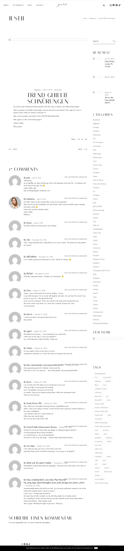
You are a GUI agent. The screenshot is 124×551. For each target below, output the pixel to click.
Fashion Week (99, 404)
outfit (96, 460)
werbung (96, 319)
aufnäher (108, 381)
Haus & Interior (98, 180)
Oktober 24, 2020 (50, 403)
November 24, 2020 (33, 486)
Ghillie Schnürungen (101, 423)
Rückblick (96, 263)
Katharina (30, 199)
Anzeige (96, 127)
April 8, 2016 (41, 199)
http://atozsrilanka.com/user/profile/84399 (45, 365)
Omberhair (98, 457)
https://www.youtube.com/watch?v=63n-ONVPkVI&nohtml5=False (36, 116)
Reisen (95, 244)
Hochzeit (96, 188)
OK (96, 548)
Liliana (29, 348)
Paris (104, 460)
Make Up (96, 225)
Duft (94, 150)
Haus (96, 430)
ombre (109, 457)
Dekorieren (97, 135)
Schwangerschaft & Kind (101, 270)
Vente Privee (108, 472)
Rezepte (96, 255)
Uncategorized (98, 312)
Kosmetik (96, 214)
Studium (95, 289)
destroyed (98, 396)
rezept (104, 464)
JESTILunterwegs (98, 210)
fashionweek (97, 157)
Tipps (95, 297)
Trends (95, 301)
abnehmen (96, 120)
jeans (105, 434)
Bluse (96, 385)
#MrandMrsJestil (100, 374)
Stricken (95, 286)
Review (95, 252)
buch (104, 385)
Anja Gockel (107, 377)
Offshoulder (98, 453)
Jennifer (58, 90)
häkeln (97, 434)
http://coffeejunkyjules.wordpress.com (37, 191)
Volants (97, 475)
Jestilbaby (98, 438)
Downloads (97, 146)
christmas (96, 131)
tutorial (97, 472)
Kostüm (95, 218)
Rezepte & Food (98, 259)
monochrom (99, 441)
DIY (94, 139)
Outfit (95, 237)
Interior (95, 199)
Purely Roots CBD (34, 403)
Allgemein (93, 18)
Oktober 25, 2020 (43, 446)
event (108, 400)
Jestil (94, 203)
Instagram (96, 195)
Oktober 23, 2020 (40, 382)
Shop (94, 274)
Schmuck (96, 267)
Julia (28, 177)
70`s (96, 377)
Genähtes (96, 172)
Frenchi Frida (97, 165)
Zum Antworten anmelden (76, 177)
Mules (109, 441)
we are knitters (99, 479)
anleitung (98, 381)
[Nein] (122, 548)
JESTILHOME (97, 206)
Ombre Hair (97, 233)
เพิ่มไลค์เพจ (31, 256)
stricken (97, 468)
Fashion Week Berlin (101, 408)
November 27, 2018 (42, 274)
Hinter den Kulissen (99, 184)
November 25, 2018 (39, 240)
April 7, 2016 (47, 90)
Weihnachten (97, 316)
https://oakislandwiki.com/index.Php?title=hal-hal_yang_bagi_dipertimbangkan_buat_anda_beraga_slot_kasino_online (54, 481)
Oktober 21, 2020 (39, 291)
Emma (29, 223)
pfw (96, 464)
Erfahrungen (97, 154)
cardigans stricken (101, 389)
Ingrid (28, 331)
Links (94, 221)
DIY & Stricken (98, 142)
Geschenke (98, 419)
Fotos (95, 161)
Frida (109, 415)
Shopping (96, 278)
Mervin (29, 314)
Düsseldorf (98, 400)
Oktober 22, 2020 (40, 331)
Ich (94, 191)
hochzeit (105, 430)
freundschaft (99, 415)
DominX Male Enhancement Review (41, 427)
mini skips (30, 446)
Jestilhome (109, 438)
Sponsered (96, 282)
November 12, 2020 (61, 463)
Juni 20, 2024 (109, 59)
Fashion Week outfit (101, 411)
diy (107, 396)
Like (28, 239)
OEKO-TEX (98, 449)
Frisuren (95, 169)
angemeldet (19, 522)
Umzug (95, 308)
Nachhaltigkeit (98, 229)
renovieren (96, 248)
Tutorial (95, 304)
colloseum (98, 392)
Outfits (95, 240)
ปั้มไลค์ (29, 273)
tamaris (95, 293)
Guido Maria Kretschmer (103, 426)
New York (98, 445)
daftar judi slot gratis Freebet (38, 463)
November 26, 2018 (46, 257)
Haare (95, 176)
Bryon (28, 382)
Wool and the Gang (101, 483)
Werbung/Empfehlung (100, 323)
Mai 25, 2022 (109, 77)
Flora (28, 290)
